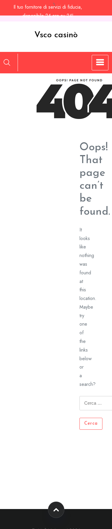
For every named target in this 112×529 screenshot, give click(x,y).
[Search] (7, 62)
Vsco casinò (56, 35)
